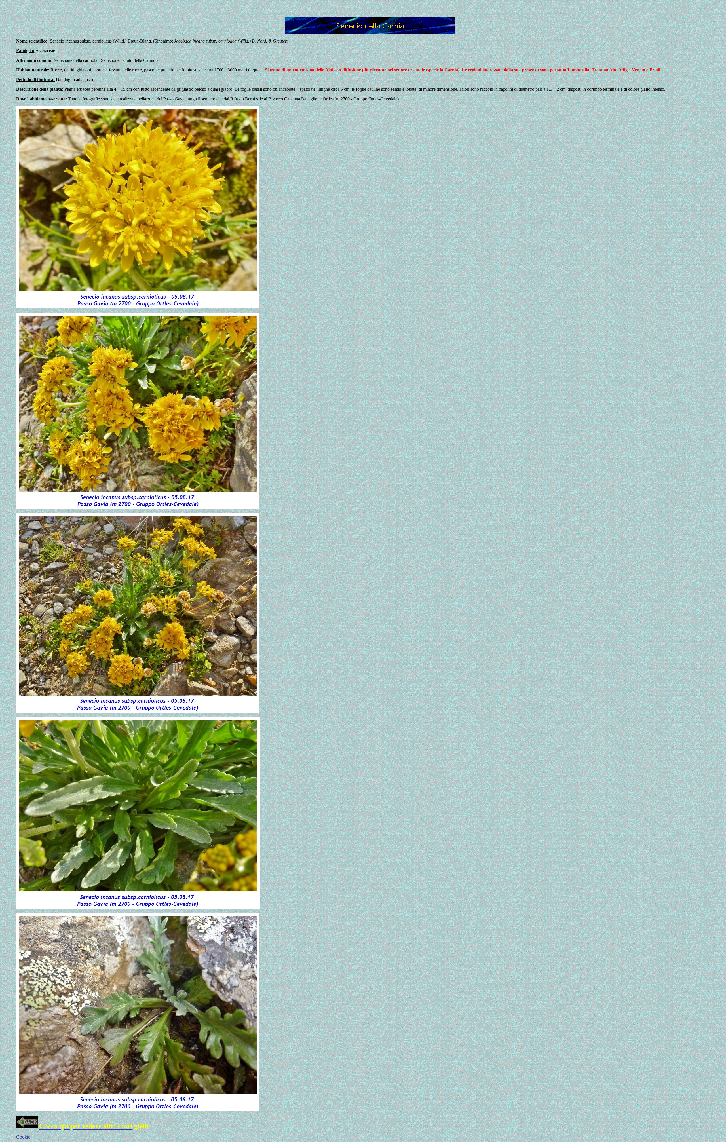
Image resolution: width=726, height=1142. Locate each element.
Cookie (23, 1137)
